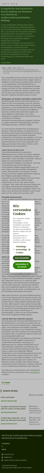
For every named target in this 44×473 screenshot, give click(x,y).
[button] (22, 249)
